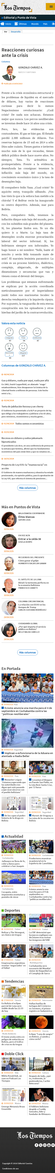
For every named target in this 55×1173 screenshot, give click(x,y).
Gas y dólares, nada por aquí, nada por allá (25, 380)
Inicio (8, 23)
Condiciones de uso (10, 1168)
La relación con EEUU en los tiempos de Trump (31, 606)
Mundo (35, 23)
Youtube (49, 1145)
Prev (1, 24)
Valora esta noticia (13, 323)
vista (4, 673)
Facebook (36, 1145)
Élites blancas (26, 517)
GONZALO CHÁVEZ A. (30, 67)
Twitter (41, 1145)
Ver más (5, 841)
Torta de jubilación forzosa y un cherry (22, 406)
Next (54, 24)
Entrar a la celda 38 (29, 539)
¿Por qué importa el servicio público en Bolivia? (32, 628)
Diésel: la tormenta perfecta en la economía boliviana (33, 584)
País (45, 23)
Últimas (23, 23)
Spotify (53, 1145)
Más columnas (27, 488)
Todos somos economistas (29, 423)
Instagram (45, 1145)
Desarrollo (16, 31)
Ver (6, 31)
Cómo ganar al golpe (28, 560)
